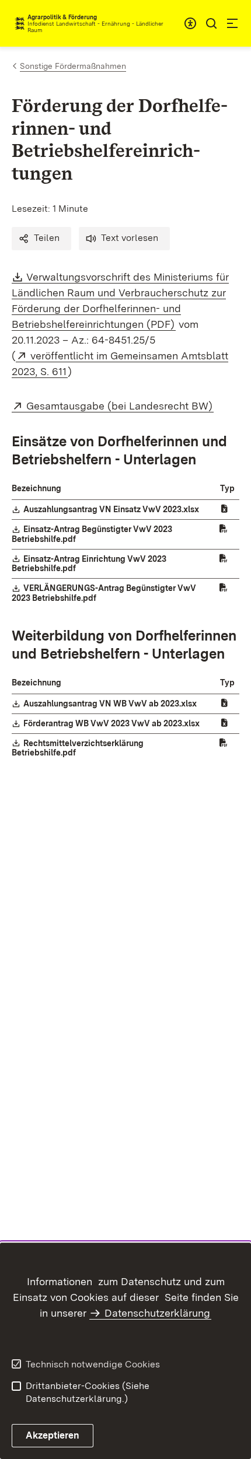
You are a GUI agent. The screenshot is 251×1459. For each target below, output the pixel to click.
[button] (41, 238)
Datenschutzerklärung (157, 1313)
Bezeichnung (36, 488)
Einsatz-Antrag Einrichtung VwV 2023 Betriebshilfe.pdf (89, 563)
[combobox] (190, 23)
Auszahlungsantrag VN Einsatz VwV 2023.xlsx (111, 509)
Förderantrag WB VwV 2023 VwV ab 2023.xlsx (112, 723)
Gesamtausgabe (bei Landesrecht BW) (120, 406)
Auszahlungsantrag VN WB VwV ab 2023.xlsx (110, 703)
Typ (227, 488)
